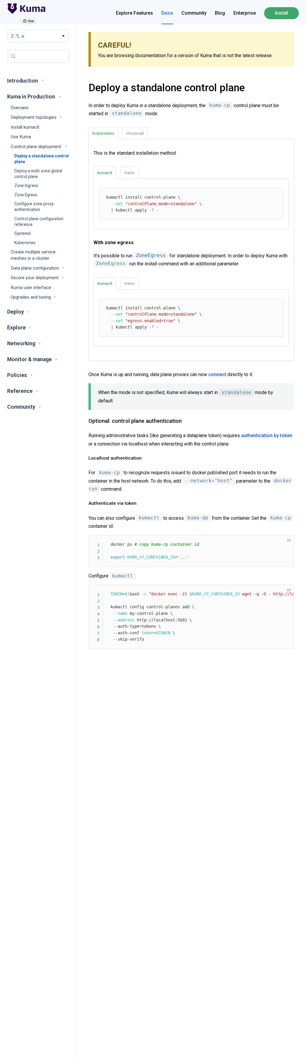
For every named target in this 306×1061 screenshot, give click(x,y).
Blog (220, 13)
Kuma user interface (31, 287)
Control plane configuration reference (38, 221)
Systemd (22, 233)
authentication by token (266, 435)
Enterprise (244, 13)
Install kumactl (25, 127)
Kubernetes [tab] (103, 133)
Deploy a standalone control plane (41, 158)
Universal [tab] (135, 133)
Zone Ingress (26, 185)
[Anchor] (81, 87)
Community (193, 13)
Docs (167, 13)
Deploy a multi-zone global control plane (38, 173)
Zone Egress (25, 194)
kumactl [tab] (104, 172)
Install (281, 13)
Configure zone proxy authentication (33, 206)
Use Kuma (21, 136)
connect (217, 374)
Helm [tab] (129, 172)
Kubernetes (25, 242)
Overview (19, 107)
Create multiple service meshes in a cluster (33, 255)
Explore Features (134, 13)
